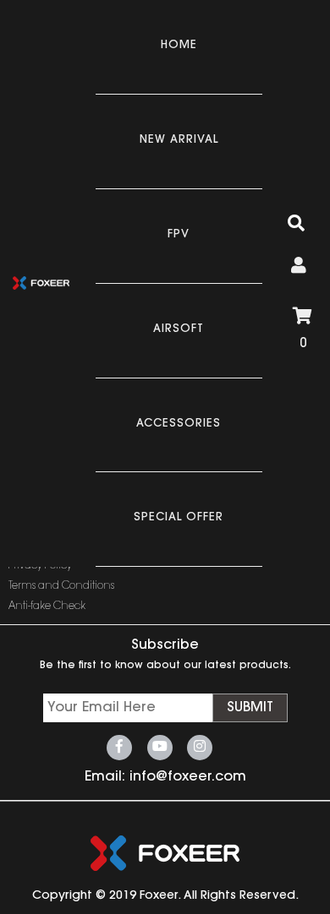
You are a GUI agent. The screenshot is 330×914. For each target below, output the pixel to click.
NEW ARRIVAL (179, 139)
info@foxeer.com (187, 777)
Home (179, 45)
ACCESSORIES (178, 423)
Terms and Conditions (61, 586)
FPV (179, 234)
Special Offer (178, 517)
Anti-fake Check (46, 606)
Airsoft (178, 329)
